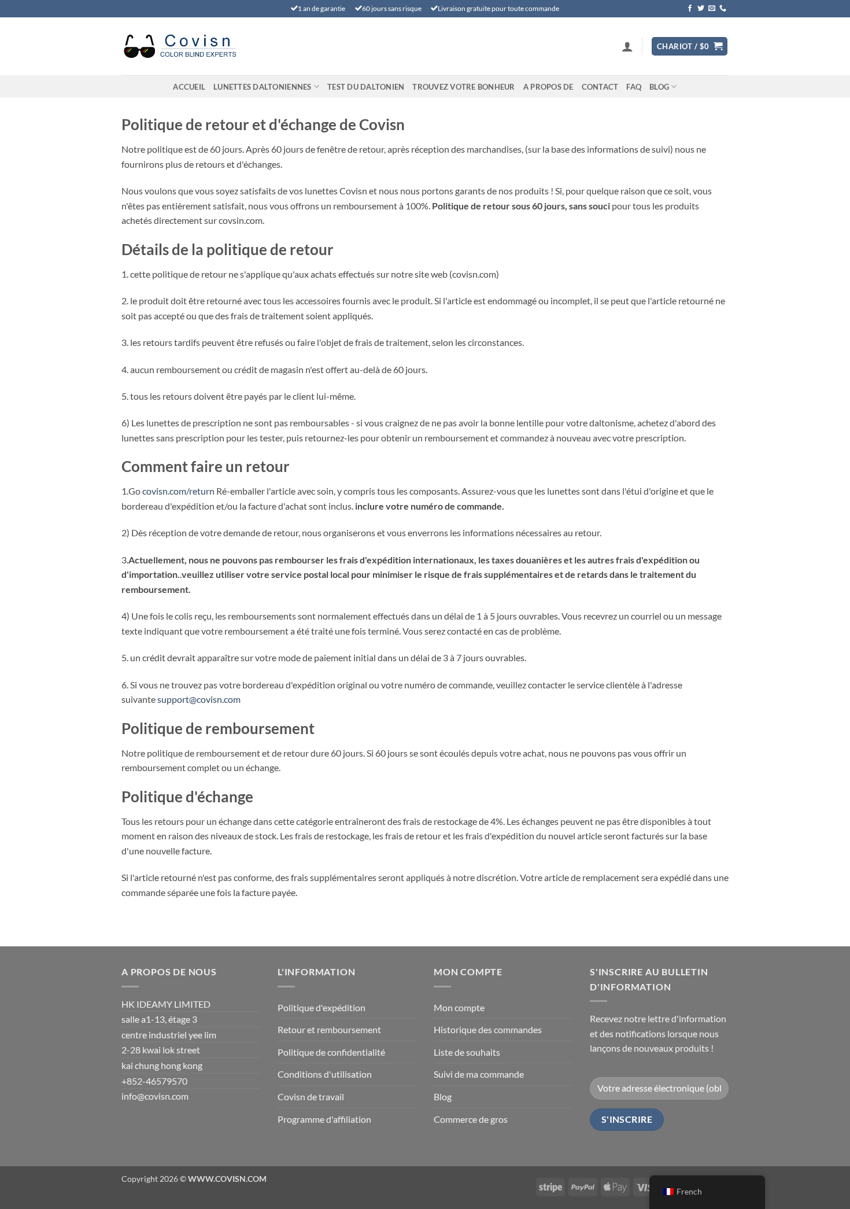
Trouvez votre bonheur (463, 86)
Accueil (189, 86)
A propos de (548, 86)
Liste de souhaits (467, 1051)
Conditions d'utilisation (325, 1073)
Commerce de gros (471, 1119)
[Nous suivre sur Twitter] (700, 9)
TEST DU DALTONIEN (365, 86)
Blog (659, 86)
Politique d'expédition (321, 1007)
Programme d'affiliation (324, 1119)
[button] (627, 46)
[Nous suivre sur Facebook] (689, 9)
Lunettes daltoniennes (262, 86)
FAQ (633, 86)
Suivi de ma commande (479, 1073)
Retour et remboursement (329, 1029)
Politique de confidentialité (331, 1051)
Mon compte (459, 1007)
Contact (600, 86)
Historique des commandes (488, 1029)
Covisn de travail (311, 1096)
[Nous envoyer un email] (711, 9)
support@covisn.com (199, 699)
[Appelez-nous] (722, 9)
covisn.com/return (178, 490)
